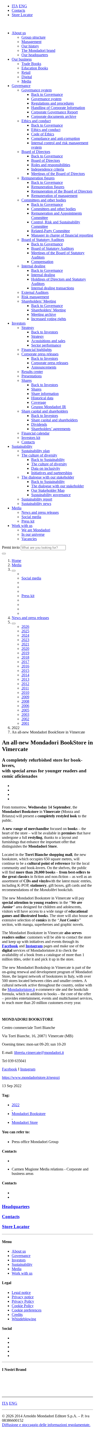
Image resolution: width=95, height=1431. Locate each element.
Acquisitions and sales (48, 341)
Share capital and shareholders (44, 411)
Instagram (27, 1069)
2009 (25, 697)
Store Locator (22, 15)
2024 (25, 635)
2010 (25, 692)
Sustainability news (36, 504)
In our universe (33, 534)
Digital (26, 77)
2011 (25, 688)
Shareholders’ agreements (50, 429)
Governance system (36, 90)
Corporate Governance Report (54, 112)
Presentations (31, 376)
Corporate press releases (39, 354)
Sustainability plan (35, 451)
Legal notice (21, 1292)
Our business (22, 59)
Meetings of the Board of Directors (58, 174)
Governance (21, 86)
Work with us (22, 526)
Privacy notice (23, 1297)
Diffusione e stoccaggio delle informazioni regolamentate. (46, 1425)
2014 (25, 675)
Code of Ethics (42, 134)
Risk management (35, 297)
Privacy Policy (23, 1301)
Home (16, 560)
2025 (25, 631)
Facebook (9, 1069)
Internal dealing (33, 266)
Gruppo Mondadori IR (48, 407)
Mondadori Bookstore (29, 1114)
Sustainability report (36, 499)
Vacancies (29, 539)
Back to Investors (44, 332)
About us (19, 33)
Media (26, 81)
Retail (25, 72)
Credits (17, 1314)
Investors (19, 323)
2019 (25, 653)
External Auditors (34, 292)
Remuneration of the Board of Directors (61, 191)
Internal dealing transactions (52, 288)
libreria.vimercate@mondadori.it (39, 1052)
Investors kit (30, 438)
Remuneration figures (38, 178)
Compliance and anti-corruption (55, 138)
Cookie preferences (26, 1310)
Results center (32, 372)
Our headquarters (34, 55)
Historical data (42, 398)
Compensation (42, 262)
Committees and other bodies (43, 200)
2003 (25, 714)
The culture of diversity (39, 455)
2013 (25, 679)
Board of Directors (35, 152)
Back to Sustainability (48, 460)
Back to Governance (47, 94)
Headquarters (15, 1206)
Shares (26, 380)
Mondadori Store (25, 1122)
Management (31, 42)
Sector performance (46, 345)
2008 (25, 701)
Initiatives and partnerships (51, 473)
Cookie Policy (23, 1306)
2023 (25, 640)
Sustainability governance (51, 495)
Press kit (27, 521)
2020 (25, 648)
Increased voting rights (48, 319)
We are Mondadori (35, 530)
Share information (45, 394)
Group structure (33, 37)
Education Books (34, 68)
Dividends (39, 424)
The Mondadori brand (38, 50)
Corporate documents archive (53, 116)
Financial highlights (36, 350)
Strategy (27, 328)
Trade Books (31, 64)
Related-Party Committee (50, 231)
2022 (15, 1105)
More (6, 1392)
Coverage (38, 402)
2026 (25, 626)
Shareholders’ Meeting (38, 301)
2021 (25, 644)
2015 (25, 670)
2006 (25, 706)
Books (7, 1379)
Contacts (18, 10)
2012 (25, 684)
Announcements (43, 367)
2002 (25, 719)
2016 (25, 666)
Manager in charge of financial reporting (62, 235)
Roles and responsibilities (50, 165)
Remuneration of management (54, 196)
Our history (30, 46)
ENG (23, 6)
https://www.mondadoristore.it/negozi (31, 1077)
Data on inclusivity (45, 468)
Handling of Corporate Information (58, 108)
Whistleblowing (24, 1319)
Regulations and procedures (52, 103)
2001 (25, 723)
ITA (15, 6)
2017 (25, 662)
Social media (31, 517)
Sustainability (22, 446)
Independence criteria (47, 169)
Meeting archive (43, 314)
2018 (25, 657)
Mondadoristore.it (21, 989)
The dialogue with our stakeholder (47, 477)
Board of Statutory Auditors (42, 240)
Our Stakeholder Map (48, 490)
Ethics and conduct (36, 121)
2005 (25, 710)
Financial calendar (35, 433)
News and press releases (40, 512)
